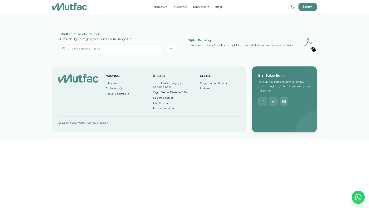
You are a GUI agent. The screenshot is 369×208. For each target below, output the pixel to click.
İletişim (307, 6)
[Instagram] (262, 101)
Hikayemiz (112, 83)
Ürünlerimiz (201, 7)
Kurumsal (180, 7)
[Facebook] (273, 101)
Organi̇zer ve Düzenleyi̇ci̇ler (170, 92)
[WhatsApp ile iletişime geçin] (358, 197)
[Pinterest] (284, 101)
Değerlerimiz (114, 88)
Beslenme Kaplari (164, 108)
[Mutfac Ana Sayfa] (69, 7)
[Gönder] (170, 48)
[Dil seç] (292, 7)
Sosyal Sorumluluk (117, 93)
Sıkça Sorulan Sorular (213, 83)
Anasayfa (160, 7)
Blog (218, 7)
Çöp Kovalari (161, 103)
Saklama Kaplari (163, 97)
